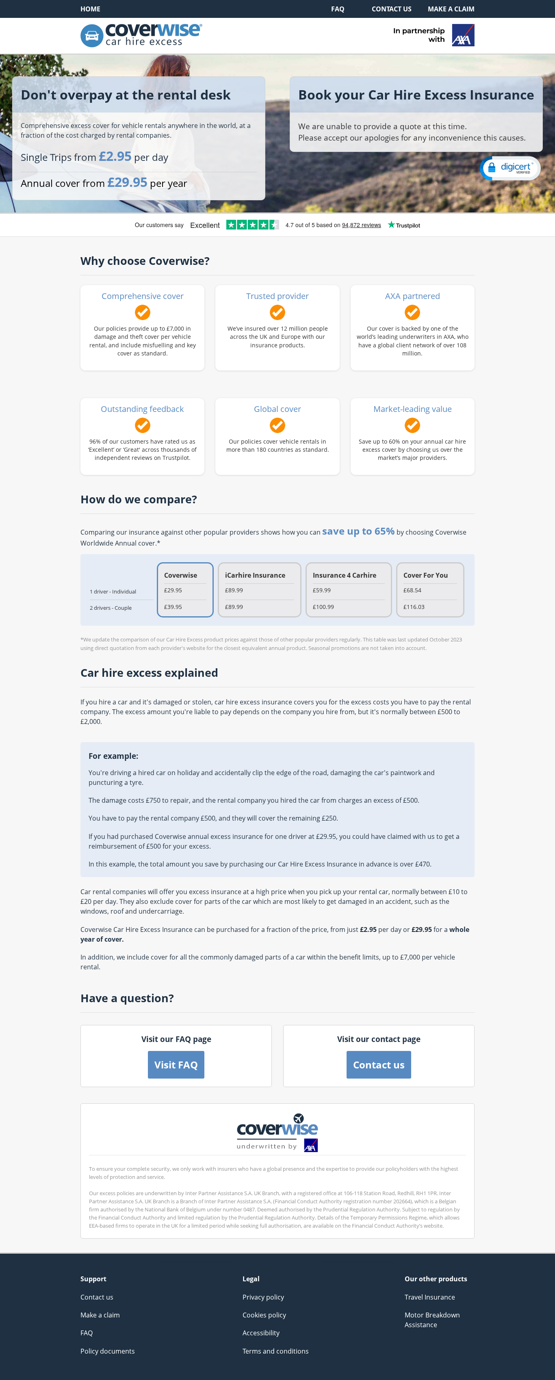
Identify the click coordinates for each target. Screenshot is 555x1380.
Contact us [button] (379, 1064)
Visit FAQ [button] (176, 1064)
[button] (510, 168)
